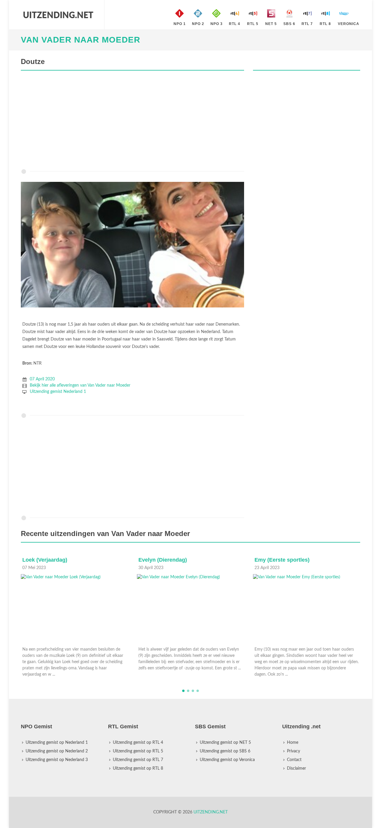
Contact (294, 760)
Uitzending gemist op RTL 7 (138, 760)
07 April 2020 (42, 379)
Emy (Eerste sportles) (282, 560)
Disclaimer (296, 768)
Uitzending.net (210, 812)
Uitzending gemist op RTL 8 (138, 768)
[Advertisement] (132, 121)
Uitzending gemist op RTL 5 (138, 751)
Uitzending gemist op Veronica (227, 760)
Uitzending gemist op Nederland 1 (57, 742)
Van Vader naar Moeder (80, 39)
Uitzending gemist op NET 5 (225, 742)
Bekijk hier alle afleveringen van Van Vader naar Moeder (80, 385)
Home (292, 742)
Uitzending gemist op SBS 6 (225, 751)
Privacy (293, 751)
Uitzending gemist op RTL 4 (138, 742)
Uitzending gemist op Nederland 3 (57, 760)
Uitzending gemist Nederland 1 (58, 392)
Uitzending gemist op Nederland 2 (57, 751)
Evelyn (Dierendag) (162, 560)
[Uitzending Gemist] (58, 15)
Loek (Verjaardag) (44, 560)
